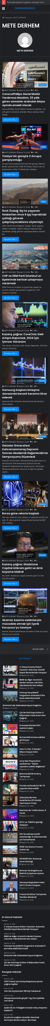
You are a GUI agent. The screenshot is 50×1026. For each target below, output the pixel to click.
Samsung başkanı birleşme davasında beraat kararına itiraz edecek (24, 393)
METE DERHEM (25, 50)
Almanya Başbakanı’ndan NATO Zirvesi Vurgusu (32, 884)
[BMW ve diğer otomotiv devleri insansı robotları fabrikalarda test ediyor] (10, 683)
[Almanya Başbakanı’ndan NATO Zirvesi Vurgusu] (10, 886)
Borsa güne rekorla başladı (20, 513)
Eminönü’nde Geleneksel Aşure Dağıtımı (22, 705)
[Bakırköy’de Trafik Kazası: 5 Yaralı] (10, 814)
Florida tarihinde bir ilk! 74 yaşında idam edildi (32, 787)
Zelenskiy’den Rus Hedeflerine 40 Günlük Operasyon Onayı (30, 800)
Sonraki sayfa (38, 649)
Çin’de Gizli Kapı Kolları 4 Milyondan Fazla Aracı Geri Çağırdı (32, 715)
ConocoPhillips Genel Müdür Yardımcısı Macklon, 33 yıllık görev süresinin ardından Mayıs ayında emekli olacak (23, 99)
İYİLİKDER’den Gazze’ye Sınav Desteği (30, 860)
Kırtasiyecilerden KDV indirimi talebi (30, 727)
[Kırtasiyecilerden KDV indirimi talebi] (10, 729)
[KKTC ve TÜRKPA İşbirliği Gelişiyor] (10, 826)
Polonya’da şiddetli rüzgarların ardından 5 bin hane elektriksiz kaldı (32, 695)
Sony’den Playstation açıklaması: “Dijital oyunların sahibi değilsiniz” (32, 764)
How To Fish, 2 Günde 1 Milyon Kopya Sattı (30, 750)
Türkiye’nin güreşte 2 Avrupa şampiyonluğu (21, 158)
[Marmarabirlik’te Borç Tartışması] (10, 777)
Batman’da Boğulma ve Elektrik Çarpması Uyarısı (31, 872)
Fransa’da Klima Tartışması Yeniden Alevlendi (32, 895)
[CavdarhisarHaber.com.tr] (25, 8)
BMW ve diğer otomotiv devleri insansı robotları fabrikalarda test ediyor (31, 682)
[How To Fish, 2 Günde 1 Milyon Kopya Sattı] (10, 753)
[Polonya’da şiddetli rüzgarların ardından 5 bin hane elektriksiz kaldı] (10, 696)
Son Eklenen (25, 658)
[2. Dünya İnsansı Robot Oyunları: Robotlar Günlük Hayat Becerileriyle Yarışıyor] (10, 671)
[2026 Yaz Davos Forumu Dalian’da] (10, 850)
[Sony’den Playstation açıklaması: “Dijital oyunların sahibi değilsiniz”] (10, 765)
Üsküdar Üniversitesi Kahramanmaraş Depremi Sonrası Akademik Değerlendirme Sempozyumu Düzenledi (25, 451)
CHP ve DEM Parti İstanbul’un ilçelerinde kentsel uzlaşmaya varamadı (22, 279)
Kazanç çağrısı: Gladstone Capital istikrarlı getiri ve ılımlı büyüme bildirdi (22, 568)
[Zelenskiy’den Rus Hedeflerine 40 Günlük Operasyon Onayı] (10, 801)
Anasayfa (8, 18)
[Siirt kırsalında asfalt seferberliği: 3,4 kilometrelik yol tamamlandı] (10, 838)
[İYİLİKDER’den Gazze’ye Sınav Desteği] (10, 862)
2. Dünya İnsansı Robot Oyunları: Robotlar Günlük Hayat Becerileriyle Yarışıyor (33, 670)
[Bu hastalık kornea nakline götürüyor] (10, 741)
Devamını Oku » (10, 120)
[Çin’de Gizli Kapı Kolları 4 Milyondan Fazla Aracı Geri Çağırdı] (10, 716)
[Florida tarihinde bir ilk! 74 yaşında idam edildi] (10, 789)
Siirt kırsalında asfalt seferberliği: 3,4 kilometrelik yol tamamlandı (33, 837)
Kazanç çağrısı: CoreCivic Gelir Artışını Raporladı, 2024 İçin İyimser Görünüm (23, 338)
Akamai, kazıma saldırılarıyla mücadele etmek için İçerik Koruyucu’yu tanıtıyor (21, 623)
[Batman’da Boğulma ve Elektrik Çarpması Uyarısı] (10, 874)
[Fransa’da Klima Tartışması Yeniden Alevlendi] (10, 898)
